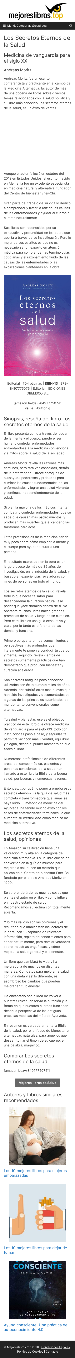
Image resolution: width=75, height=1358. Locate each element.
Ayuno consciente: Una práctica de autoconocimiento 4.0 (36, 1327)
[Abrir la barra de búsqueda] (71, 26)
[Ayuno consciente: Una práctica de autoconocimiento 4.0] (37, 1317)
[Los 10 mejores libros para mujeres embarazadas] (37, 1163)
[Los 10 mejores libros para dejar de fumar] (37, 1240)
